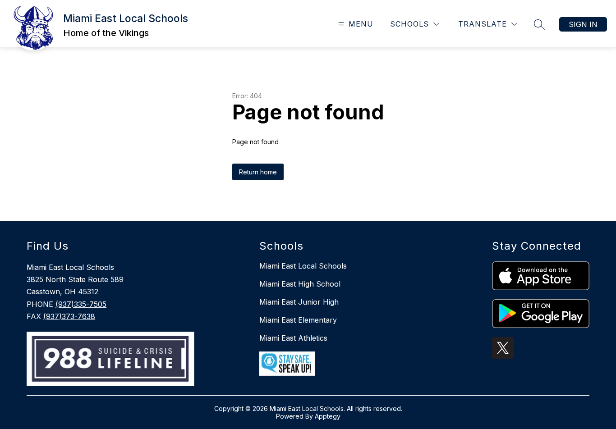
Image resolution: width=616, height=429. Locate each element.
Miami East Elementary (298, 319)
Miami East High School (299, 283)
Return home (258, 172)
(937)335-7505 (80, 304)
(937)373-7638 (69, 316)
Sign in (583, 24)
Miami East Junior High (299, 301)
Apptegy (327, 416)
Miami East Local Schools (303, 265)
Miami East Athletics (293, 337)
